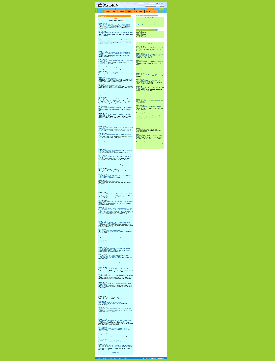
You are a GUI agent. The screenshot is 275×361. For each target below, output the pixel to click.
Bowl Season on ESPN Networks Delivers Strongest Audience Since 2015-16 (113, 328)
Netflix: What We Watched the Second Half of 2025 (108, 236)
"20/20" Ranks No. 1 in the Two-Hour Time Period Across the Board (111, 72)
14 (161, 22)
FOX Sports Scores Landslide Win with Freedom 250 (146, 74)
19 (154, 24)
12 (154, 22)
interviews (119, 21)
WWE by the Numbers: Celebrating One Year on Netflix (109, 297)
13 (157, 22)
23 (142, 26)
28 (161, 26)
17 (146, 24)
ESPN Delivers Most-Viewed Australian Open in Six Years (109, 85)
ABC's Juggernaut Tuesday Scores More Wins (107, 78)
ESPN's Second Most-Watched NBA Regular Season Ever (109, 302)
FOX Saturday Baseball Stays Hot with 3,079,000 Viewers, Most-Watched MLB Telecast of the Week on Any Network (148, 69)
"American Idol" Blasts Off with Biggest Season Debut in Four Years (111, 120)
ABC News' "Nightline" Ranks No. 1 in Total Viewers (108, 141)
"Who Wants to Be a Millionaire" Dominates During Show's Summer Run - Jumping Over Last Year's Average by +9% (149, 81)
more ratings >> (161, 147)
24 (146, 26)
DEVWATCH (139, 33)
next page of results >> (115, 352)
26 (154, 26)
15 (138, 24)
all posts (108, 21)
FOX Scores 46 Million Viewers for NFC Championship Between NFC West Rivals (114, 145)
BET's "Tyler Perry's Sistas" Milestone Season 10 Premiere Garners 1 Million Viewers (114, 163)
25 (150, 26)
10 (146, 22)
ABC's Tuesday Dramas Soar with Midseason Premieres (109, 230)
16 (142, 24)
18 (150, 24)
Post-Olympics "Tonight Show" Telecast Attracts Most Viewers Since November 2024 (114, 46)
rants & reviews (114, 21)
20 (157, 24)
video (126, 21)
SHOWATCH (139, 31)
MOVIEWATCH (140, 35)
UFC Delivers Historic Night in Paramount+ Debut (108, 169)
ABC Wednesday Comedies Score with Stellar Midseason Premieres (111, 216)
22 (138, 26)
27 (157, 26)
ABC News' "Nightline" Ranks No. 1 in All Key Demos (108, 314)
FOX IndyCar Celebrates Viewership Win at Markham (146, 142)
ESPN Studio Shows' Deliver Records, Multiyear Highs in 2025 (110, 291)
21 (161, 24)
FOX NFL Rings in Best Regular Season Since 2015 (108, 340)
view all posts (154, 45)
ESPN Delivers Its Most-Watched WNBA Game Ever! (146, 129)
